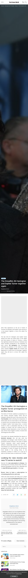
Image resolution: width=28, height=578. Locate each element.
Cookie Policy (18, 573)
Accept (14, 576)
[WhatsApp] (21, 494)
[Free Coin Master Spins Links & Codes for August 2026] (5, 556)
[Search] (25, 2)
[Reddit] (25, 494)
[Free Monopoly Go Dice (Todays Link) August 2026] (5, 564)
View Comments (20, 540)
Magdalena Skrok (14, 506)
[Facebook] (13, 494)
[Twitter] (17, 494)
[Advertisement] (14, 310)
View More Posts (14, 507)
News (3, 278)
